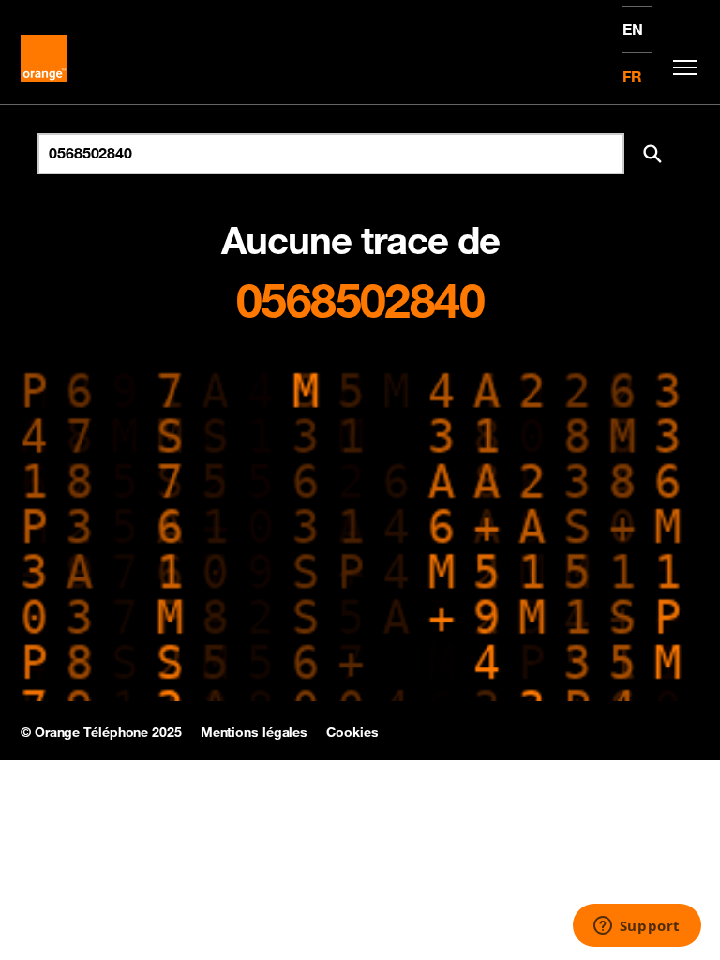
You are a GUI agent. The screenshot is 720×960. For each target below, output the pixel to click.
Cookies (352, 732)
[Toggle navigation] (680, 67)
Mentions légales (254, 732)
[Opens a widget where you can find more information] (636, 927)
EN (632, 29)
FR (632, 76)
